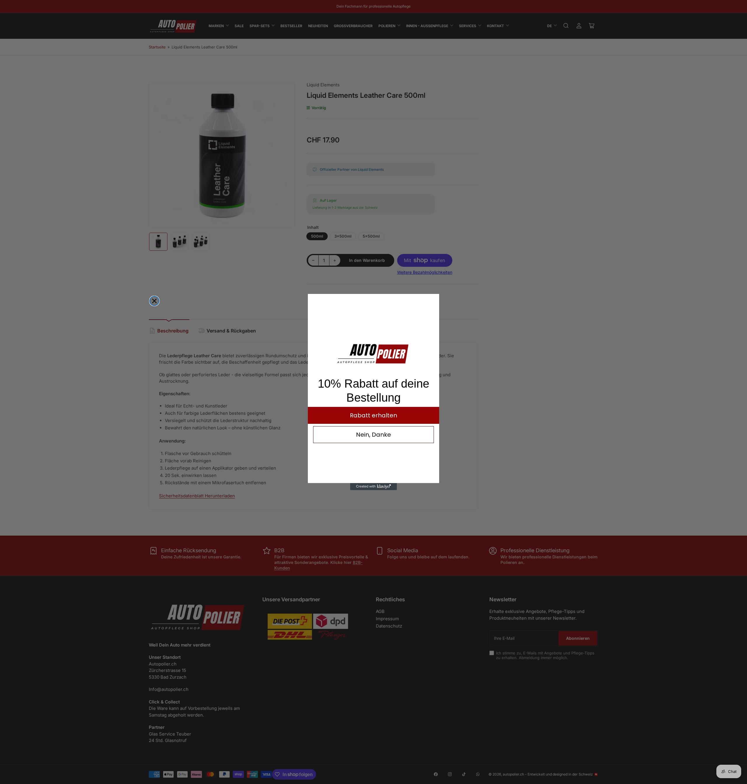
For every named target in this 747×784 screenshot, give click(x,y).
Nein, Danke (373, 435)
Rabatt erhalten (373, 415)
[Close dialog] (154, 301)
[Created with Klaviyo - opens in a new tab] (373, 486)
